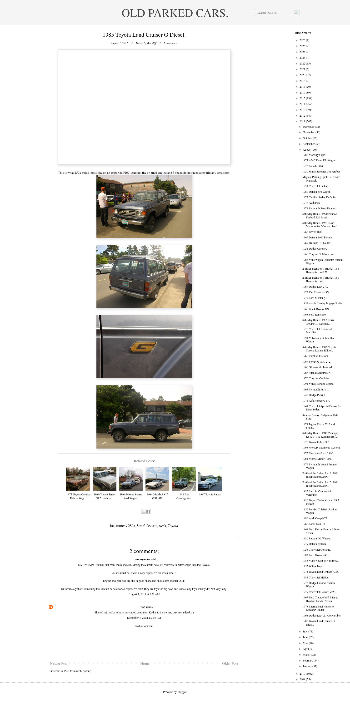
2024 (303, 52)
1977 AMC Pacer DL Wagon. (319, 160)
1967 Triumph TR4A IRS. (317, 243)
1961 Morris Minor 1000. (317, 458)
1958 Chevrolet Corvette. (316, 549)
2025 (303, 46)
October (308, 138)
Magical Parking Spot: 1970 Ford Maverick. (321, 178)
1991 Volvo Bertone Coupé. (318, 383)
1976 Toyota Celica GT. (315, 442)
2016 (303, 92)
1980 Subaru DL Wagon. (316, 538)
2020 (303, 75)
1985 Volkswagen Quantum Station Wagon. (322, 261)
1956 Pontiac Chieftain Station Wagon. (319, 510)
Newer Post (59, 663)
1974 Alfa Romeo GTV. (316, 400)
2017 (303, 86)
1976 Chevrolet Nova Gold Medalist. (317, 330)
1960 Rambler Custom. (315, 356)
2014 (303, 104)
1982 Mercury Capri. (314, 155)
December (309, 126)
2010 (303, 673)
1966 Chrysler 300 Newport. (318, 254)
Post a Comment (144, 626)
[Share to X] (143, 511)
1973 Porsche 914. (313, 166)
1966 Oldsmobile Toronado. (318, 367)
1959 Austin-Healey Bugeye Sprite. (322, 303)
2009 (303, 679)
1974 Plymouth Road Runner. (319, 208)
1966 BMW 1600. (312, 232)
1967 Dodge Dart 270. (315, 286)
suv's (162, 525)
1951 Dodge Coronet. (314, 248)
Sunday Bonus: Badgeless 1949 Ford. (320, 416)
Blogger (181, 692)
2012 (303, 115)
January (307, 666)
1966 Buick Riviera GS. (316, 309)
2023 (303, 57)
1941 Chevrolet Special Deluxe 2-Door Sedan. (321, 407)
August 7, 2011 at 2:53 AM (144, 594)
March (307, 654)
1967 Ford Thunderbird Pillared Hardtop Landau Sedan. (320, 598)
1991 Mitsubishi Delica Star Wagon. (318, 339)
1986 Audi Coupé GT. (315, 518)
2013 (303, 110)
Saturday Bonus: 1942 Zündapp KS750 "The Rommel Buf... (320, 434)
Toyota (173, 525)
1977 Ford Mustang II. (315, 298)
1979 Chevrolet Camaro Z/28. (319, 592)
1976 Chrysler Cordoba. (316, 378)
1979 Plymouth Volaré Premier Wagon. (319, 465)
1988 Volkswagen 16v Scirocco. (320, 560)
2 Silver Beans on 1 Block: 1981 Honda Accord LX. (320, 270)
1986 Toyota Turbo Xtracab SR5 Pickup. (320, 501)
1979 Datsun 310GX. (314, 544)
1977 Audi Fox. (311, 202)
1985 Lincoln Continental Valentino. (316, 492)
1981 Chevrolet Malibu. (315, 577)
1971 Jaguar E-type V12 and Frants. (318, 425)
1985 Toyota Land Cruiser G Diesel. (318, 622)
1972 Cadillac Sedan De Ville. (319, 197)
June (306, 637)
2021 (303, 69)
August (307, 149)
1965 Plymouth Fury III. (316, 389)
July (305, 631)
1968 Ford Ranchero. (314, 314)
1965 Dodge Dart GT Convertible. (321, 615)
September (309, 144)
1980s (130, 525)
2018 (303, 81)
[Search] (296, 12)
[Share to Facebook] (148, 511)
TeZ (142, 607)
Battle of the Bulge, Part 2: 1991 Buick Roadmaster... (320, 483)
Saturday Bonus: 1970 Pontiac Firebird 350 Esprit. (319, 215)
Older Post (230, 663)
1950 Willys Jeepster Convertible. (321, 171)
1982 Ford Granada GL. (316, 555)
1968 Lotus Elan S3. (313, 524)
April (306, 649)
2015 (303, 98)
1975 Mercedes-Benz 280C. (318, 453)
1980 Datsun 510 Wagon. (316, 191)
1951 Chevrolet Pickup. (315, 186)
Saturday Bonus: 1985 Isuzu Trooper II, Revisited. (318, 321)
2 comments (170, 43)
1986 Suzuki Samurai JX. (316, 373)
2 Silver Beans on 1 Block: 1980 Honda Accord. (320, 279)
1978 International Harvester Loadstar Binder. (318, 608)
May (306, 643)
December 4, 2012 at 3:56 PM (144, 617)
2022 (303, 63)
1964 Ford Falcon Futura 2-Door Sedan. (321, 530)
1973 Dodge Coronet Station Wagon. (318, 584)
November (309, 132)
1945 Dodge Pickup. (314, 395)
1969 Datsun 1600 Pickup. (317, 237)
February (308, 660)
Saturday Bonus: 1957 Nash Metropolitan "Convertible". (319, 224)
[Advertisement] (144, 644)
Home (145, 663)
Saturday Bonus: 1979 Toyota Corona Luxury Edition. (319, 348)
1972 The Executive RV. (316, 292)
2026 (303, 40)
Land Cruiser (147, 525)
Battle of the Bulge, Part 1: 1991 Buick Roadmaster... (320, 474)
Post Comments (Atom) (77, 671)
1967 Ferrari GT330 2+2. (316, 361)
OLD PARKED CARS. (175, 12)
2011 (303, 121)
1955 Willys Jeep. (312, 566)
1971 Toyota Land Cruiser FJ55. (320, 571)
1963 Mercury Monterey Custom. (321, 447)
